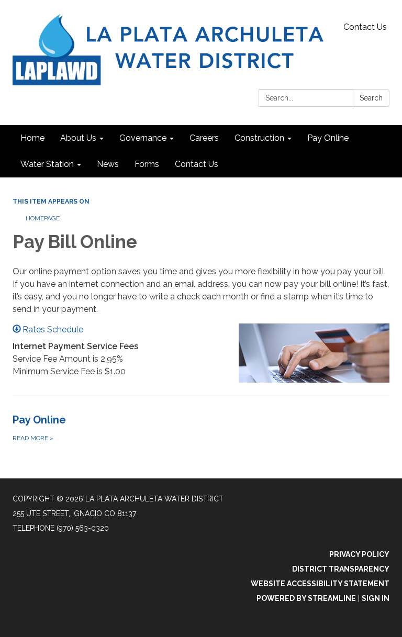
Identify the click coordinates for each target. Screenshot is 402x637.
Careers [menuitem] (204, 138)
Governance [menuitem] (142, 138)
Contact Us (365, 27)
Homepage (43, 218)
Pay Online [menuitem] (328, 138)
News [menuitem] (108, 164)
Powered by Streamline (306, 598)
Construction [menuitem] (259, 138)
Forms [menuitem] (147, 164)
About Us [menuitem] (78, 138)
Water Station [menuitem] (47, 164)
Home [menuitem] (32, 138)
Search (371, 98)
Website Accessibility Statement (320, 583)
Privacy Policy (359, 554)
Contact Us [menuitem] (196, 164)
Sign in (375, 598)
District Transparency (340, 569)
